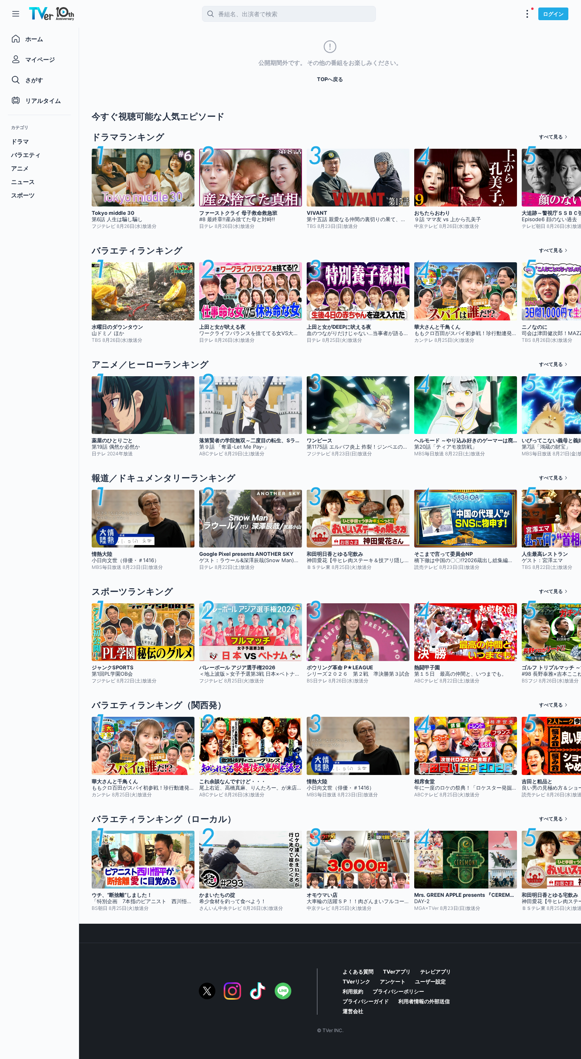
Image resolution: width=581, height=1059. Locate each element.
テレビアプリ (435, 971)
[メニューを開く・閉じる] (527, 14)
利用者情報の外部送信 (424, 1001)
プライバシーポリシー (398, 991)
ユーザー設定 (430, 981)
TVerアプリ (397, 971)
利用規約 (353, 991)
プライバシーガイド (366, 1001)
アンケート (393, 981)
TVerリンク (356, 981)
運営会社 (353, 1011)
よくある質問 (358, 971)
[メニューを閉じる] (15, 14)
